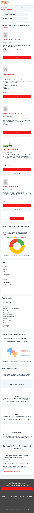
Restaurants (6, 312)
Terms (30, 496)
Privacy (15, 499)
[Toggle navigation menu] (32, 2)
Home (3, 496)
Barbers (4, 322)
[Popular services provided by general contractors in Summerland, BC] (17, 351)
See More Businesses (17, 218)
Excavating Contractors (8, 316)
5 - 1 (5, 93)
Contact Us (25, 496)
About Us (18, 496)
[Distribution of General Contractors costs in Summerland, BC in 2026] (17, 245)
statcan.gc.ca (12, 230)
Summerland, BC (19, 7)
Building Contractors (8, 314)
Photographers (6, 318)
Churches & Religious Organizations (11, 308)
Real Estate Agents (7, 320)
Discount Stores (7, 326)
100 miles (6, 274)
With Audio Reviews (9, 284)
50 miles (6, 272)
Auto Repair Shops (7, 304)
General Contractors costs (8, 27)
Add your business (17, 489)
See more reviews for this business (11, 471)
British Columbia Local (6, 7)
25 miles (6, 269)
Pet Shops (5, 310)
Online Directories (11, 496)
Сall (17, 57)
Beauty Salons (6, 306)
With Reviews (7, 282)
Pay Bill (19, 499)
